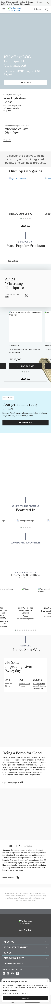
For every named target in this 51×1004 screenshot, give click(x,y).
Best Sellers (13, 261)
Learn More (25, 422)
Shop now (7, 111)
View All (25, 226)
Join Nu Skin (25, 930)
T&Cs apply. (25, 4)
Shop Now (7, 140)
